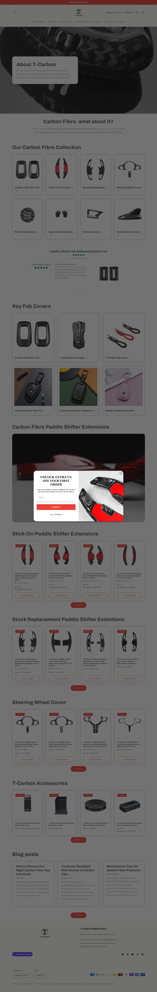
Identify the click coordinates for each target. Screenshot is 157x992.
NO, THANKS (56, 514)
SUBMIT (56, 507)
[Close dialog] (120, 473)
